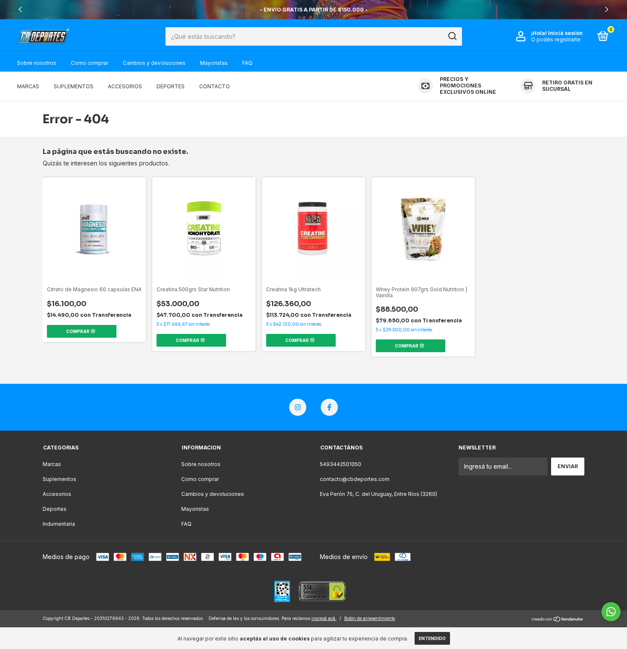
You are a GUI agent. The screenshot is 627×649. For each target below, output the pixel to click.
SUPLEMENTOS (73, 86)
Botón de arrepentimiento (369, 618)
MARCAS (28, 86)
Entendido (432, 638)
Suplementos (59, 479)
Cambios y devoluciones (154, 63)
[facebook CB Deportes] (329, 407)
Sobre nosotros (36, 63)
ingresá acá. (324, 618)
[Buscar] (452, 36)
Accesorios (57, 494)
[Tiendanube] (557, 619)
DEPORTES (171, 86)
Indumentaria (59, 524)
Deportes (55, 509)
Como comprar (89, 63)
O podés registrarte (556, 39)
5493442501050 (340, 464)
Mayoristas (214, 63)
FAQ (247, 63)
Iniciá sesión (565, 33)
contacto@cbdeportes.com (354, 479)
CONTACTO (214, 86)
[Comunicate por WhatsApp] (611, 611)
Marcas (52, 464)
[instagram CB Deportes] (297, 407)
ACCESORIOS (125, 86)
